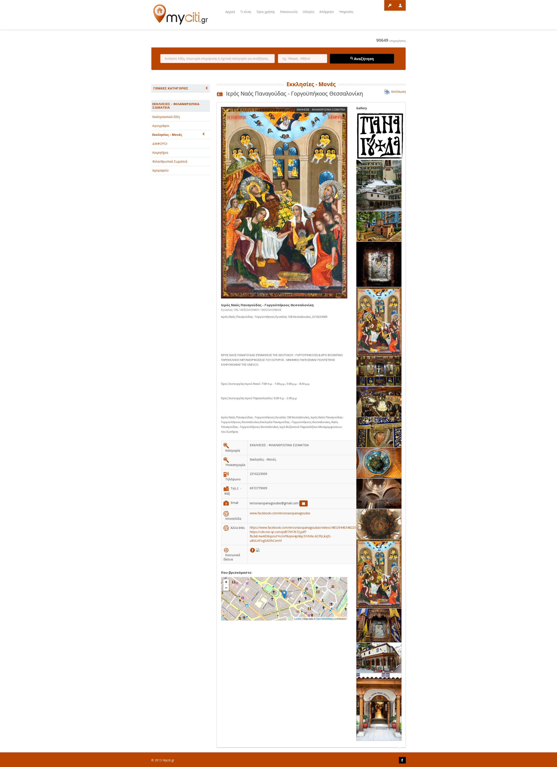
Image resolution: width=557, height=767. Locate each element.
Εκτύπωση (398, 91)
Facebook (402, 760)
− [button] (226, 587)
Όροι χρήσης (266, 12)
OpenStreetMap (324, 618)
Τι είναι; (245, 12)
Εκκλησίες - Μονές (167, 135)
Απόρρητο (326, 12)
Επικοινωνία (288, 12)
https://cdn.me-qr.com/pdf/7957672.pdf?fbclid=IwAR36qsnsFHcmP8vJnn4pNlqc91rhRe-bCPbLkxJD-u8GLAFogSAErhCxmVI (290, 536)
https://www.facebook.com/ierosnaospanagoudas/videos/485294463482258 (304, 527)
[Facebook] (253, 550)
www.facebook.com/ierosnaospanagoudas (280, 513)
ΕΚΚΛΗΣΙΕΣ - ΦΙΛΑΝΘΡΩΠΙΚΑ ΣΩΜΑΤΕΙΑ (175, 105)
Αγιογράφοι (160, 126)
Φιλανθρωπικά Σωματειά (169, 161)
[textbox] (217, 58)
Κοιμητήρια (160, 152)
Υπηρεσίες (346, 12)
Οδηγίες (308, 12)
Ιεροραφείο (160, 170)
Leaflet (297, 618)
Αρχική (230, 12)
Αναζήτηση (363, 58)
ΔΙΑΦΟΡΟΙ (159, 143)
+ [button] (226, 582)
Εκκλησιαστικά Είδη (166, 117)
